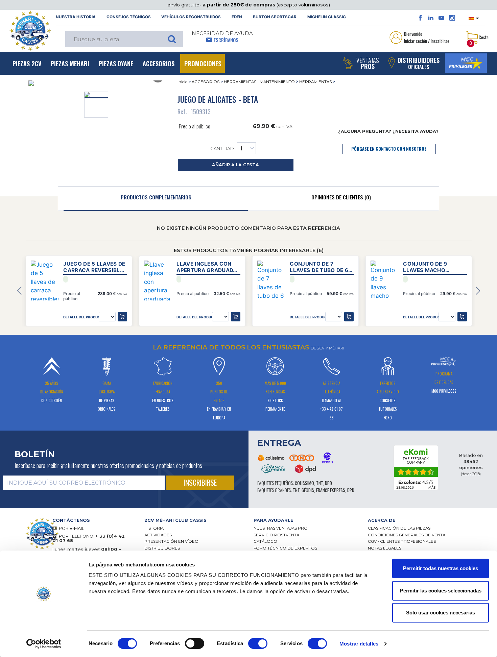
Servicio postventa (276, 535)
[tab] (156, 199)
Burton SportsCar (275, 17)
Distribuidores (162, 548)
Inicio (182, 81)
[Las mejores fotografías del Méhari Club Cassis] (452, 18)
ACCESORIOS (205, 81)
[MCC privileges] (466, 63)
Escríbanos (226, 40)
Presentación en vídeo (171, 541)
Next (478, 291)
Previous (19, 291)
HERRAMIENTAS (315, 81)
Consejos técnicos (128, 17)
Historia (154, 528)
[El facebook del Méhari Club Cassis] (420, 18)
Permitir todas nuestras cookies (440, 568)
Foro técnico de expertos (285, 548)
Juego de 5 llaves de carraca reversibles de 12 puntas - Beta (94, 267)
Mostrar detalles (358, 644)
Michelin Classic (326, 17)
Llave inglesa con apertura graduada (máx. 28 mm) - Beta (206, 267)
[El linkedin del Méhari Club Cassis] (431, 18)
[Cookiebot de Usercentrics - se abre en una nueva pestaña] (43, 644)
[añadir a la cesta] (122, 316)
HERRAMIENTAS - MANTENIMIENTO (259, 81)
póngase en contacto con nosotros (389, 149)
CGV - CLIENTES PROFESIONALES (402, 541)
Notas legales (384, 548)
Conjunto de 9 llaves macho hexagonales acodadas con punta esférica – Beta (434, 267)
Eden (237, 17)
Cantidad (222, 148)
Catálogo (265, 541)
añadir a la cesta (235, 164)
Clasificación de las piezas (399, 528)
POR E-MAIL (71, 528)
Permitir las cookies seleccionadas (440, 590)
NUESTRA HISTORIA (76, 17)
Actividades (158, 535)
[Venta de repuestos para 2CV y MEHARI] (30, 31)
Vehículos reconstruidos (191, 17)
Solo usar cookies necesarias (440, 612)
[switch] (194, 643)
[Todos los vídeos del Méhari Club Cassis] (441, 18)
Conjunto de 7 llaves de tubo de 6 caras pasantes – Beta (319, 267)
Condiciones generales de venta (406, 535)
